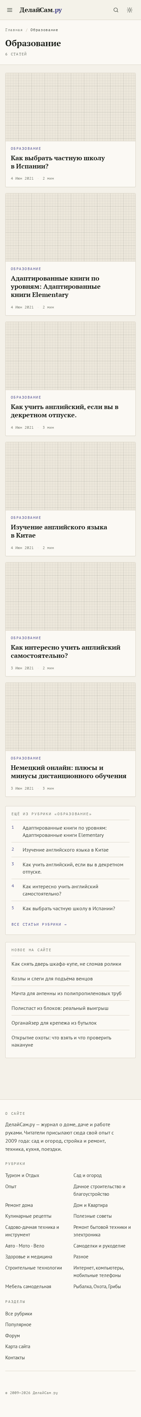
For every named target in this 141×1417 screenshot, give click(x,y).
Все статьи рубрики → (39, 924)
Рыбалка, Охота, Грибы (97, 1286)
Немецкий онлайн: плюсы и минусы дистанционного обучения (69, 771)
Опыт (10, 1186)
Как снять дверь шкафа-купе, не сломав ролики (66, 963)
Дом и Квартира (90, 1205)
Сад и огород (87, 1175)
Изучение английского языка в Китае (59, 531)
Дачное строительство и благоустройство (99, 1190)
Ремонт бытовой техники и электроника (102, 1231)
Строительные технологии (33, 1268)
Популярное (18, 1324)
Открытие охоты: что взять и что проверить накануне (61, 1041)
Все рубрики (18, 1313)
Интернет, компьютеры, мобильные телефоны (98, 1271)
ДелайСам (41, 10)
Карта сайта (17, 1346)
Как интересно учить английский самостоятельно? (65, 651)
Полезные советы (92, 1216)
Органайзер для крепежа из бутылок (54, 1022)
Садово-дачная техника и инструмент (32, 1231)
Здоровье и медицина (28, 1256)
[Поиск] (116, 10)
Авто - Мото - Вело (24, 1246)
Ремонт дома (19, 1205)
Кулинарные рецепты (28, 1216)
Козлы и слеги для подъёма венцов (52, 978)
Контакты (15, 1357)
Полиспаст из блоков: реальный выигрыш (60, 1008)
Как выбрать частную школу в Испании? (58, 162)
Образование (26, 148)
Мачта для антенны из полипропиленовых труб (66, 993)
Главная (14, 30)
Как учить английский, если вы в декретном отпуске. (64, 411)
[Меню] (9, 10)
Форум (12, 1335)
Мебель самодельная (28, 1286)
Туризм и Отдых (22, 1175)
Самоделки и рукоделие (99, 1246)
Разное (81, 1256)
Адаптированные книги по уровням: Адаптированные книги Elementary (56, 286)
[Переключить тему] (129, 10)
